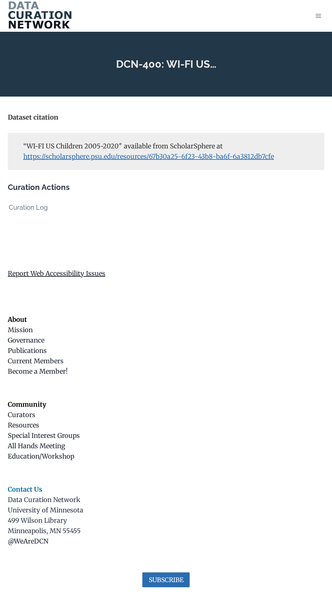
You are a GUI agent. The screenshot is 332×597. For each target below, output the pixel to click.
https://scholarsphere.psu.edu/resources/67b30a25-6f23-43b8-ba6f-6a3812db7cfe (148, 156)
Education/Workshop (41, 456)
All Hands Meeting (36, 446)
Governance (26, 340)
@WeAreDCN (28, 541)
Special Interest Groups (44, 435)
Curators (21, 415)
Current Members (36, 361)
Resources (23, 425)
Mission (20, 330)
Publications (27, 350)
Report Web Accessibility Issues (56, 273)
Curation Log (28, 207)
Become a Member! (38, 371)
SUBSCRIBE (166, 580)
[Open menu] (318, 16)
